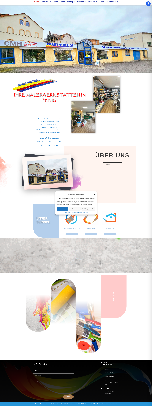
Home (36, 2)
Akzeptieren (62, 209)
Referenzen (81, 2)
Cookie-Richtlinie (67, 212)
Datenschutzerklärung (77, 212)
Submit (68, 396)
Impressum (85, 212)
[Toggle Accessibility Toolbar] (148, 3)
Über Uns (44, 2)
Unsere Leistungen (67, 2)
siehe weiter (71, 234)
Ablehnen (74, 209)
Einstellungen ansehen (88, 209)
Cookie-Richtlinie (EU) (109, 2)
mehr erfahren (112, 164)
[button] (94, 194)
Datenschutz (93, 2)
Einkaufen (54, 2)
